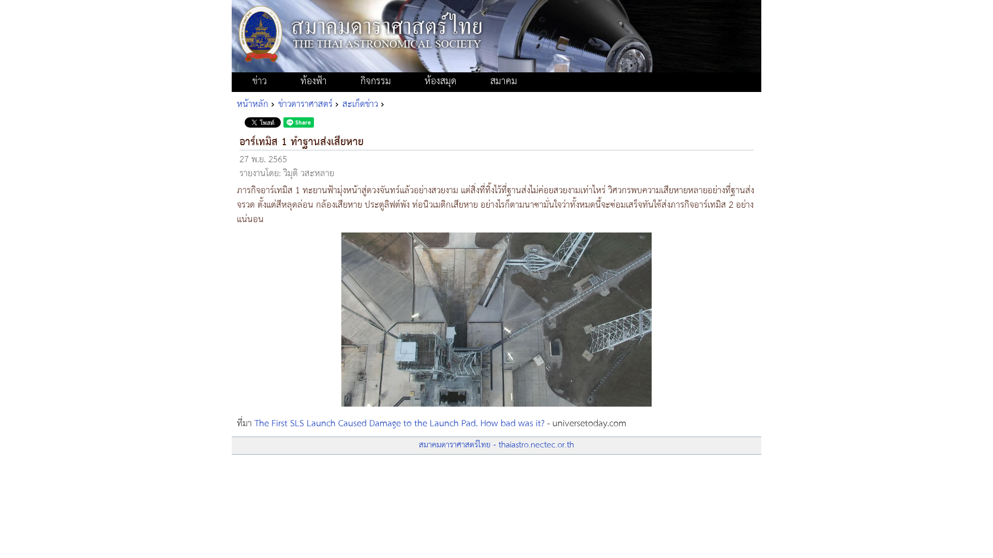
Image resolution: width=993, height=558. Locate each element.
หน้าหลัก (252, 104)
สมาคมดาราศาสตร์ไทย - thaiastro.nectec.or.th (496, 445)
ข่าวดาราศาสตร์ (305, 104)
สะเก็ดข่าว (360, 104)
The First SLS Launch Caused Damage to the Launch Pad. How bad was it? (399, 423)
